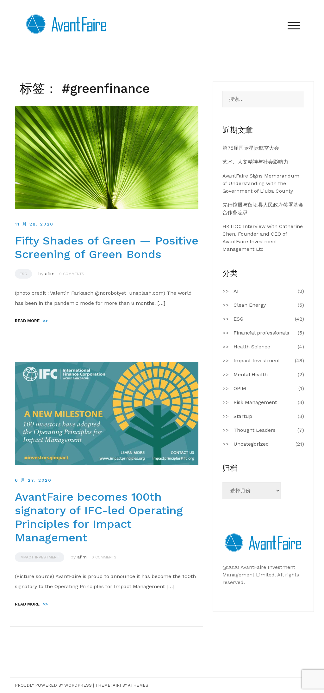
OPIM (240, 388)
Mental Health (251, 374)
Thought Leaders (255, 430)
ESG (23, 274)
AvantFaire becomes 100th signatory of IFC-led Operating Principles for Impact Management (99, 517)
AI (236, 291)
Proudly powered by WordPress (53, 685)
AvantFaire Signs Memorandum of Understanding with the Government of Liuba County (260, 183)
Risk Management (255, 402)
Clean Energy (250, 305)
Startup (243, 416)
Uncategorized (251, 444)
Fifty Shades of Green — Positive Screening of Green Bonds (106, 247)
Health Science (252, 347)
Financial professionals (261, 333)
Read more (31, 320)
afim (49, 273)
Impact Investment (39, 557)
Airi (117, 685)
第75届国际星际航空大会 (250, 148)
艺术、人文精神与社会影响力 (255, 162)
